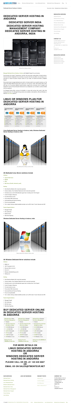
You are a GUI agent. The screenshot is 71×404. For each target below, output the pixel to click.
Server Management (40, 383)
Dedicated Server (57, 16)
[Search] (66, 3)
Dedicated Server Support (59, 29)
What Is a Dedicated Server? (42, 385)
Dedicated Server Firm (12, 402)
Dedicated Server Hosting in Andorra (12, 8)
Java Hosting (56, 33)
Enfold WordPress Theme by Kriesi (22, 402)
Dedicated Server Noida (58, 60)
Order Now (12, 341)
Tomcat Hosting (57, 31)
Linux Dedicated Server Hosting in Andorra (25, 349)
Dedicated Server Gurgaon (59, 61)
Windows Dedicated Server (59, 22)
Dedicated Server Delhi (58, 58)
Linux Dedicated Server (58, 20)
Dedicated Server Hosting (59, 18)
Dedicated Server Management (60, 27)
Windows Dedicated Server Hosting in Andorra (25, 357)
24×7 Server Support (40, 380)
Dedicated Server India (58, 24)
